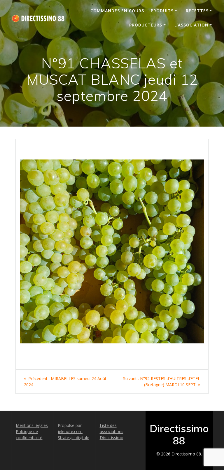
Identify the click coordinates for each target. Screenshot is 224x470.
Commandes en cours (117, 10)
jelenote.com (70, 431)
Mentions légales (32, 425)
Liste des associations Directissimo (111, 431)
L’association (191, 25)
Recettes (197, 10)
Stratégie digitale (73, 437)
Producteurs (145, 25)
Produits (162, 10)
